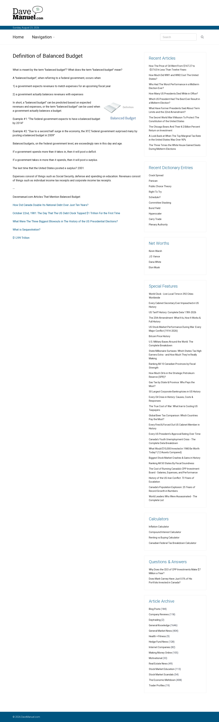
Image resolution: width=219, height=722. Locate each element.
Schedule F (155, 197)
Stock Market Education (162, 669)
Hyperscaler (155, 213)
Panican (153, 180)
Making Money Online (160, 652)
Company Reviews (159, 614)
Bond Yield (154, 208)
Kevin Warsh (155, 251)
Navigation (42, 37)
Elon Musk (154, 267)
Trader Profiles (157, 685)
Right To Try (155, 191)
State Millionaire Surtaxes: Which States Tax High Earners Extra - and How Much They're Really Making (175, 355)
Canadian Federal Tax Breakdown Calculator (172, 543)
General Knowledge (159, 625)
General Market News (160, 630)
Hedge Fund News (158, 641)
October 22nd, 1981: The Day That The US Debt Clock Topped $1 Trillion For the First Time (66, 213)
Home (18, 37)
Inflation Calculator (159, 526)
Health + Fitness (157, 636)
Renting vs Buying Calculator (164, 537)
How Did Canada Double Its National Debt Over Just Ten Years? (50, 205)
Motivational (155, 658)
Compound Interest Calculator (165, 532)
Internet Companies (159, 647)
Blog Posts (154, 609)
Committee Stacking (160, 202)
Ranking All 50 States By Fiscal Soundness (171, 463)
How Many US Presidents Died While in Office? (173, 93)
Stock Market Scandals (161, 674)
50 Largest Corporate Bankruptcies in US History (175, 391)
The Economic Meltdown (162, 680)
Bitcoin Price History (159, 336)
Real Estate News (158, 663)
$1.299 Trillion (21, 237)
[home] (28, 13)
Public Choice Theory (160, 186)
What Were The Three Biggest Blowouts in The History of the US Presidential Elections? (65, 221)
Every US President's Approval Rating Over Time (175, 434)
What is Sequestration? (26, 229)
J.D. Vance (154, 256)
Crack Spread (156, 175)
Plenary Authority (158, 224)
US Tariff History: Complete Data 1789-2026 (172, 312)
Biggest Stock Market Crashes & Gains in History (174, 457)
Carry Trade (155, 219)
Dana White (155, 262)
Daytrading (155, 620)
